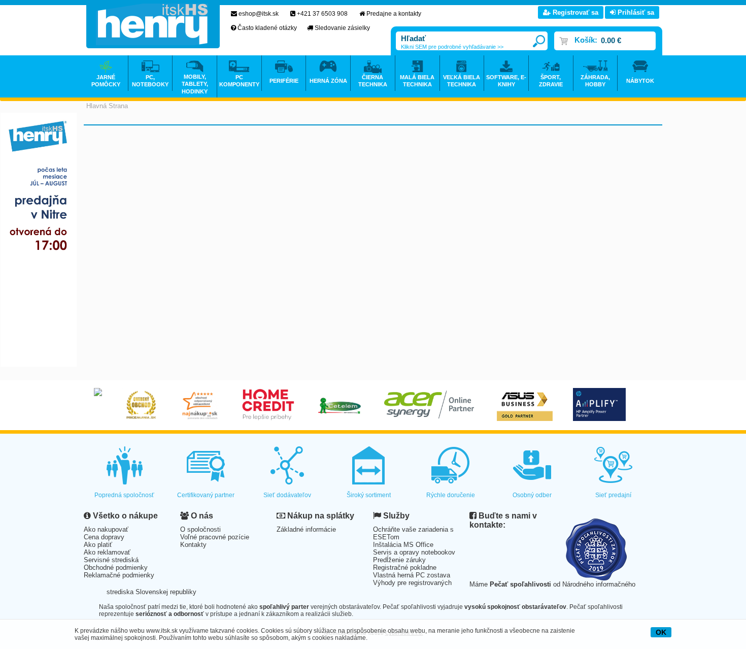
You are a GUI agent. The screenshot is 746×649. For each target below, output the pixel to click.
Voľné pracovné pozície (214, 537)
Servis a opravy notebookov (414, 552)
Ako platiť (98, 544)
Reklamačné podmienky (119, 575)
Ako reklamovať (107, 552)
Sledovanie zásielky (342, 27)
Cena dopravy (104, 537)
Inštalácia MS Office (403, 544)
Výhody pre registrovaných (412, 583)
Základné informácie (306, 529)
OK (661, 632)
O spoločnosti (200, 529)
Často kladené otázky (267, 27)
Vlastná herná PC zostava (411, 575)
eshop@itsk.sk (259, 13)
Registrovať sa (574, 12)
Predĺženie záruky (399, 560)
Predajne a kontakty (393, 13)
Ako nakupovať (106, 529)
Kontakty (193, 544)
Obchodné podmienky (116, 567)
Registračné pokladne (404, 567)
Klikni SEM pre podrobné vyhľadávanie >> (452, 47)
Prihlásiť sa (635, 12)
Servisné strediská (111, 560)
